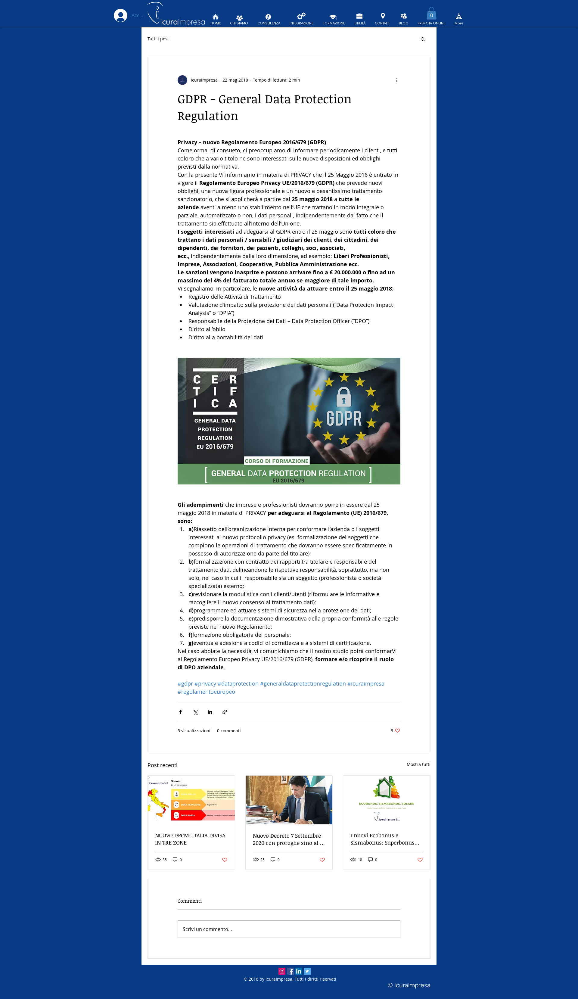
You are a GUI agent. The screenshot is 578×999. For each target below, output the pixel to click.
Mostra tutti (418, 764)
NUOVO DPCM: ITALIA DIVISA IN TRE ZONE (190, 839)
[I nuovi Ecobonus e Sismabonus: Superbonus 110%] (386, 800)
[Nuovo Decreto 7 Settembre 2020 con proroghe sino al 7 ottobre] (289, 800)
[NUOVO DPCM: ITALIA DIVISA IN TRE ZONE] (191, 800)
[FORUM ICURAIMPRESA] (459, 16)
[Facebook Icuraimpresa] (290, 971)
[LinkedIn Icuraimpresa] (298, 971)
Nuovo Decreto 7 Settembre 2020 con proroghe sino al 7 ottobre (287, 839)
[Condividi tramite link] (225, 712)
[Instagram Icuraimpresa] (281, 971)
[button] (431, 13)
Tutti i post (158, 39)
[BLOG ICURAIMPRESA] (403, 16)
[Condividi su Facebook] (180, 712)
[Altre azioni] (396, 80)
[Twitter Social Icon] (307, 971)
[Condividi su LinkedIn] (210, 712)
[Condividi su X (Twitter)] (195, 712)
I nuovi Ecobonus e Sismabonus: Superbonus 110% (382, 839)
